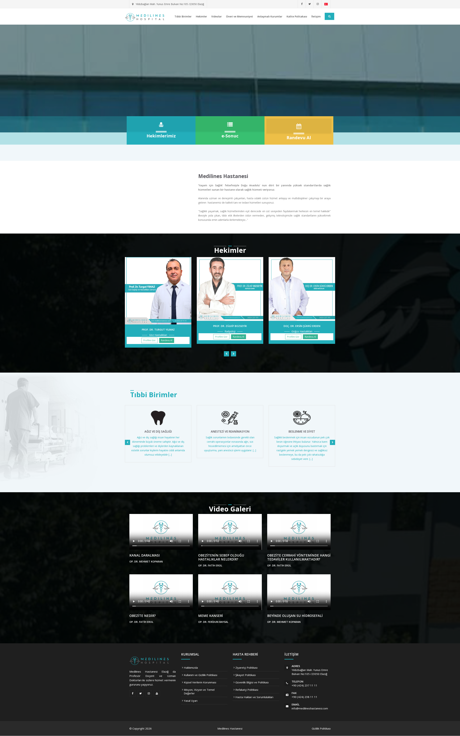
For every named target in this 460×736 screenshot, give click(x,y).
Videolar (216, 16)
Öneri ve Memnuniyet (239, 16)
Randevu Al (166, 340)
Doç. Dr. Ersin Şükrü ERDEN (302, 326)
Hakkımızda (191, 667)
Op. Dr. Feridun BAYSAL (213, 622)
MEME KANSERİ (210, 615)
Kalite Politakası (297, 16)
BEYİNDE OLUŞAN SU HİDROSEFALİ (295, 615)
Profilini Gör (149, 340)
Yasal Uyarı (190, 700)
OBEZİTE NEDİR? (142, 615)
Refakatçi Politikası (246, 689)
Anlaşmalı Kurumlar (269, 16)
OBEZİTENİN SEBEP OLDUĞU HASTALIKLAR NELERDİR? (221, 557)
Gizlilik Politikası (321, 728)
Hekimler (201, 16)
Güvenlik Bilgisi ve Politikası (252, 682)
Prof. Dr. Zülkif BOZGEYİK (230, 326)
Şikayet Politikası (245, 675)
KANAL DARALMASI (144, 555)
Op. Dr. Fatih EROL (210, 565)
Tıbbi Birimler (183, 16)
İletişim (316, 16)
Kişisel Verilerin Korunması (200, 682)
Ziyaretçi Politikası (246, 667)
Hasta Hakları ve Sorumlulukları (254, 697)
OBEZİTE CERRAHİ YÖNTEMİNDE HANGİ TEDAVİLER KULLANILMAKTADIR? (299, 557)
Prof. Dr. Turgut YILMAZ (158, 329)
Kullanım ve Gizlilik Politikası (200, 675)
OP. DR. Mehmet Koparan (146, 561)
